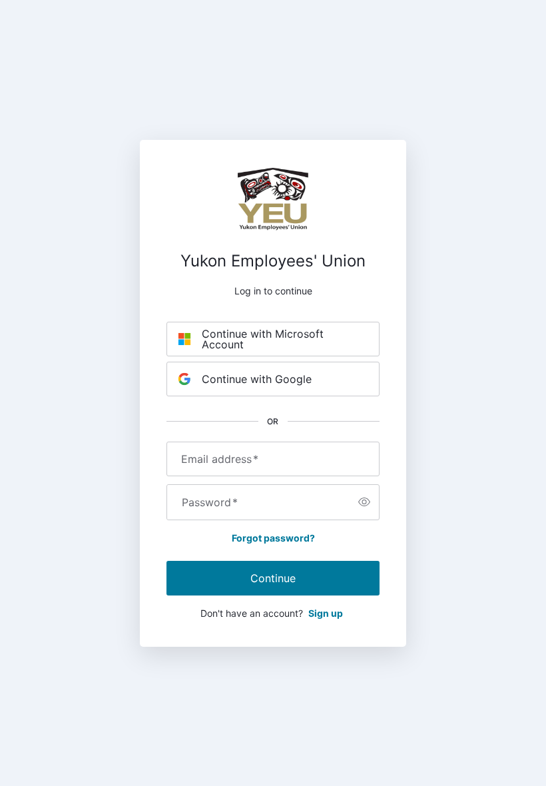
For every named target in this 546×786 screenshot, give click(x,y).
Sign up (325, 613)
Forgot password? (273, 538)
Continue (273, 578)
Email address (219, 459)
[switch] (364, 502)
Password (210, 502)
